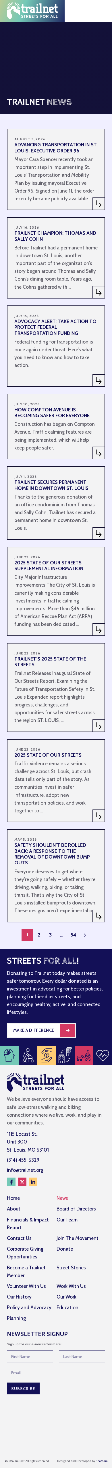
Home (13, 1198)
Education (67, 1307)
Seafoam (101, 1461)
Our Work (66, 1297)
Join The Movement (78, 1238)
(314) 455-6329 (23, 1160)
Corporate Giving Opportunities (25, 1253)
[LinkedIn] (33, 1182)
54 (73, 935)
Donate (65, 1249)
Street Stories (71, 1268)
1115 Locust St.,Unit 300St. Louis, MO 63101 (28, 1141)
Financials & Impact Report (28, 1223)
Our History (19, 1297)
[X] (22, 1182)
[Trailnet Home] (32, 11)
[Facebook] (11, 1182)
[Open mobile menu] (102, 11)
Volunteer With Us (26, 1286)
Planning (16, 1318)
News (62, 1198)
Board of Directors (76, 1209)
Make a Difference (33, 1030)
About (13, 1209)
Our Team (67, 1220)
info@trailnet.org (25, 1170)
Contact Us (19, 1238)
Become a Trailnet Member (26, 1271)
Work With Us (71, 1286)
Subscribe (23, 1388)
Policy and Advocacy (29, 1307)
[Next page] (84, 935)
